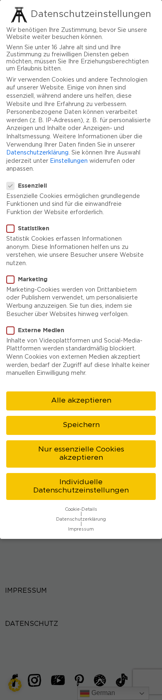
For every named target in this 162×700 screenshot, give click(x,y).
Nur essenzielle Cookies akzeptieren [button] (81, 453)
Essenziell (32, 185)
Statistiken (33, 228)
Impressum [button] (81, 529)
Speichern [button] (81, 425)
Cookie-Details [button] (81, 509)
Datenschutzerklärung (37, 153)
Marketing (32, 278)
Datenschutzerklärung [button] (81, 519)
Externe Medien (41, 329)
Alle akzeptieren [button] (81, 400)
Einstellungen (69, 161)
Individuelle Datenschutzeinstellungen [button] (81, 486)
